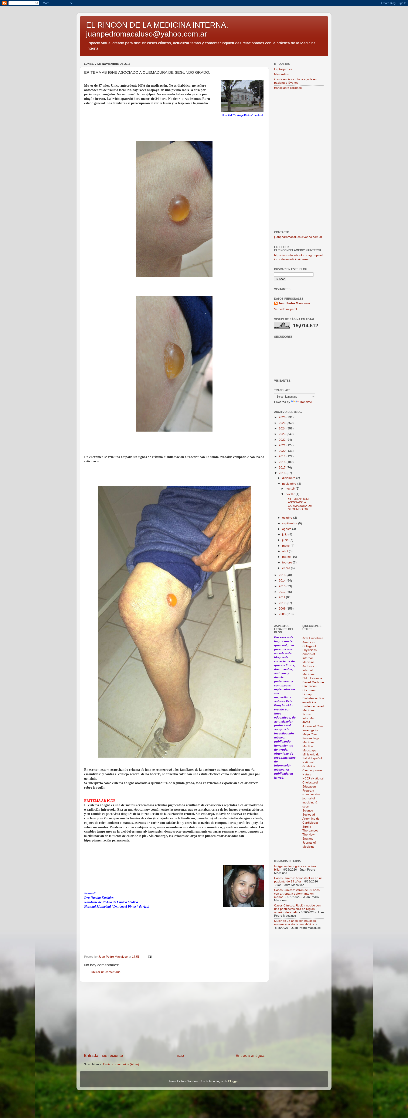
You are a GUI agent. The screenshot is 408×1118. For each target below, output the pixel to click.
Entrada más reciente (103, 1055)
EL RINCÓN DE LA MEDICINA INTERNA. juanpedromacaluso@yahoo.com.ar (157, 29)
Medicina (308, 742)
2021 (282, 445)
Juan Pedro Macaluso (294, 303)
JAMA (306, 722)
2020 (282, 450)
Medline (307, 746)
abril (285, 551)
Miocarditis (281, 74)
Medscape (309, 750)
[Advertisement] (174, 1017)
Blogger (233, 1081)
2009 (282, 608)
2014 (282, 580)
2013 (282, 586)
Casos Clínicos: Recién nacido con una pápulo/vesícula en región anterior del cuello (297, 909)
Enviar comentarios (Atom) (121, 1064)
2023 (282, 434)
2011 (282, 597)
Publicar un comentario (104, 972)
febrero (287, 562)
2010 (282, 603)
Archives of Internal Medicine (309, 670)
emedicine (309, 702)
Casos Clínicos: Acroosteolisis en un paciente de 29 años (298, 880)
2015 (282, 575)
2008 (282, 614)
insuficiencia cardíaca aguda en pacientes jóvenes (295, 81)
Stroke (306, 826)
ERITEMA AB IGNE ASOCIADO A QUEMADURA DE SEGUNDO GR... (298, 504)
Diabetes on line (313, 698)
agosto (287, 529)
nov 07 (291, 494)
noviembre (289, 483)
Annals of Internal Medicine (308, 658)
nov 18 (291, 488)
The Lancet (310, 830)
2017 (282, 467)
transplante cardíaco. (288, 87)
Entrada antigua (250, 1055)
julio (285, 534)
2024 (282, 428)
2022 (282, 439)
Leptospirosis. (283, 69)
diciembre (289, 478)
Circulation (309, 686)
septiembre (290, 523)
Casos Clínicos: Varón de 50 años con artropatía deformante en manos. (297, 893)
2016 (282, 473)
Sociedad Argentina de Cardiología (311, 818)
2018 (282, 462)
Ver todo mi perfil (285, 309)
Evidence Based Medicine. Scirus (313, 710)
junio (285, 540)
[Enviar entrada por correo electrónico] (149, 956)
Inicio (179, 1055)
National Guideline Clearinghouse (312, 766)
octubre (287, 517)
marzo (287, 556)
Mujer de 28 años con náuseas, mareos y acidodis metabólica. (295, 922)
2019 (282, 456)
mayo (286, 545)
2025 (282, 423)
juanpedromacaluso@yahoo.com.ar (298, 237)
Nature (307, 774)
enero (286, 568)
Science (307, 810)
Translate (305, 402)
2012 (282, 591)
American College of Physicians (309, 646)
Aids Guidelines (312, 638)
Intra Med (308, 718)
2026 (282, 417)
